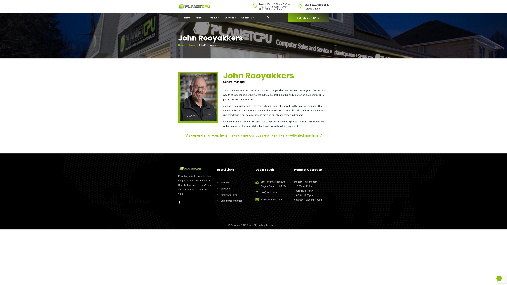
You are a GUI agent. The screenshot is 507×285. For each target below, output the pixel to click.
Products (215, 17)
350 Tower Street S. (317, 5)
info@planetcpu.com (272, 199)
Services (229, 17)
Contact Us (247, 17)
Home (187, 17)
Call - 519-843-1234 (306, 18)
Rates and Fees (229, 194)
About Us (225, 182)
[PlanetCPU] (194, 6)
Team (192, 45)
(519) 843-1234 (269, 192)
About (199, 17)
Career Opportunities (231, 200)
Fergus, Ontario (312, 8)
